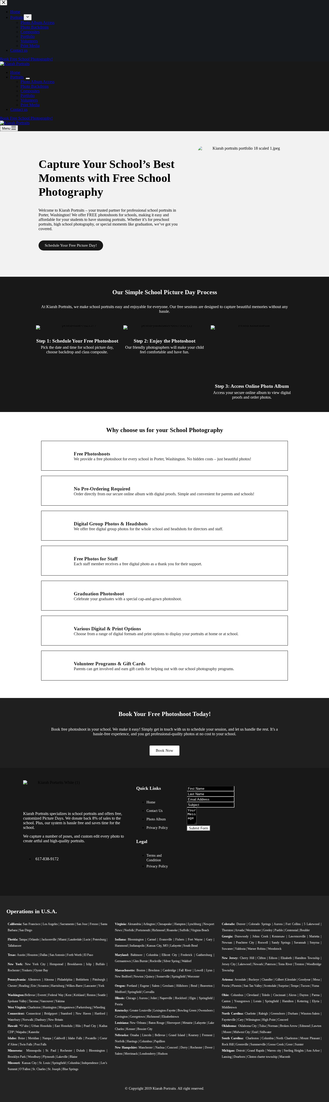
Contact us (19, 109)
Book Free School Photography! (26, 118)
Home (15, 72)
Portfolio (28, 95)
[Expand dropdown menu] (28, 78)
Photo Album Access (37, 81)
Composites (30, 91)
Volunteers (29, 100)
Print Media (30, 105)
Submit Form (198, 828)
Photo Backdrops (35, 86)
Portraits (17, 77)
